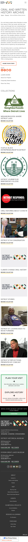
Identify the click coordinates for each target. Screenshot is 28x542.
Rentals (13, 482)
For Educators (13, 517)
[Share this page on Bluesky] (7, 70)
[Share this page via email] (10, 70)
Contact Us (13, 478)
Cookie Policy (11, 433)
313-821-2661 (4, 458)
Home (2, 15)
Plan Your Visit (13, 489)
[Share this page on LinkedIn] (2, 70)
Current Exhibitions (13, 508)
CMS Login (25, 534)
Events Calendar (13, 501)
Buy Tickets (15, 447)
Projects (7, 15)
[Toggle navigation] (25, 2)
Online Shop (13, 524)
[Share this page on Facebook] (4, 70)
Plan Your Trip (5, 447)
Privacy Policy (4, 433)
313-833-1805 (4, 444)
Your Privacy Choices (11, 538)
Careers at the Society (13, 480)
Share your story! (9, 63)
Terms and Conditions (21, 433)
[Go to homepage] (14, 425)
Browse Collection (7, 121)
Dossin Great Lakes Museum (13, 494)
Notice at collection (7, 540)
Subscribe (14, 414)
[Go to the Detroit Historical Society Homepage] (7, 2)
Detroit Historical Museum (13, 492)
